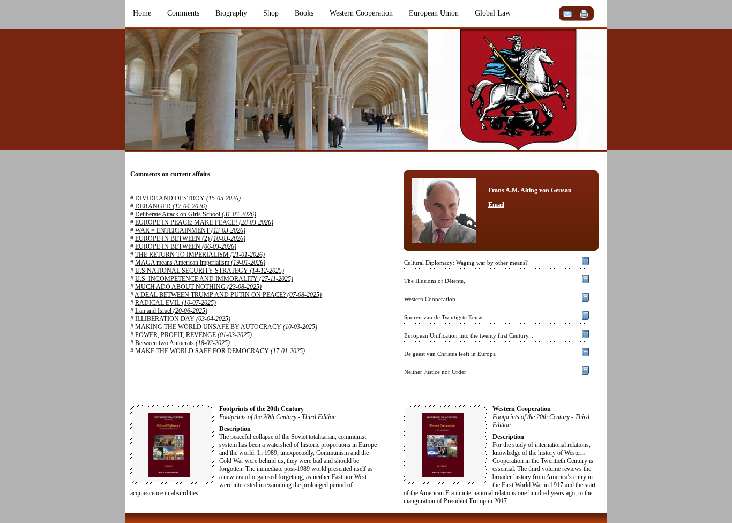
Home (142, 13)
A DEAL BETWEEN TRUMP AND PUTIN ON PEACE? (228, 294)
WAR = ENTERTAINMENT (190, 230)
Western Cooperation (361, 13)
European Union (434, 13)
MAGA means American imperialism (200, 262)
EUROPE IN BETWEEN (185, 246)
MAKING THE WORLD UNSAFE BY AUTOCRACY (226, 327)
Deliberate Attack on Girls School (195, 214)
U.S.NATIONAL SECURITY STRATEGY (209, 270)
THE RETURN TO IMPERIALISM (200, 254)
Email (496, 204)
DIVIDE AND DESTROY (188, 198)
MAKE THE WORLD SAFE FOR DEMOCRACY (220, 351)
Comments (183, 13)
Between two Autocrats (182, 343)
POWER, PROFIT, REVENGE (193, 335)
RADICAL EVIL (175, 303)
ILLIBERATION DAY (182, 319)
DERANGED (171, 206)
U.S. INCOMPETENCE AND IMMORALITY (214, 278)
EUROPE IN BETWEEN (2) (190, 238)
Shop (271, 13)
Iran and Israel (171, 311)
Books (304, 13)
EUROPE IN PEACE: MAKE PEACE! (204, 222)
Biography (231, 13)
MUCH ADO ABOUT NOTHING (198, 286)
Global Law (493, 13)
